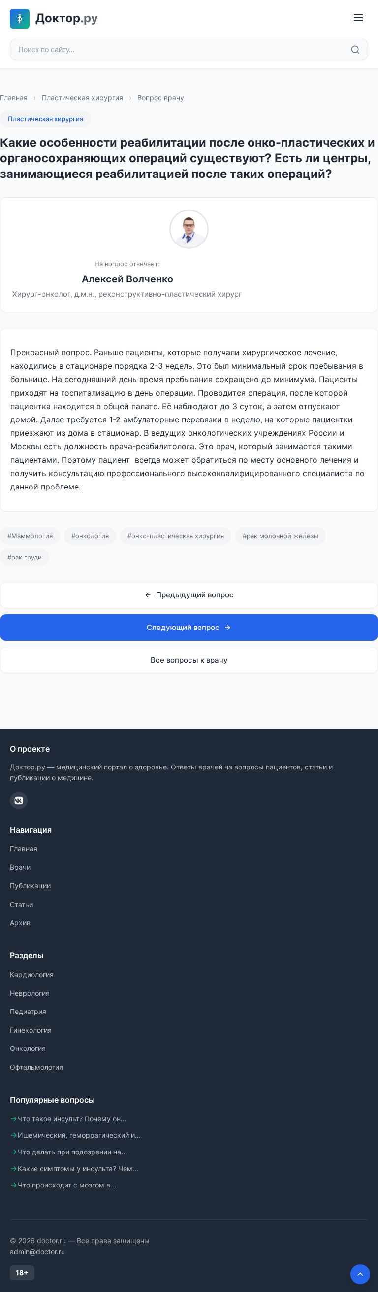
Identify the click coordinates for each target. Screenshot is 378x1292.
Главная (14, 97)
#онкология (90, 536)
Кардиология (32, 974)
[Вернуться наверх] (360, 1274)
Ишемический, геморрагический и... (79, 1135)
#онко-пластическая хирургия (175, 536)
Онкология (28, 1048)
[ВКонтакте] (19, 800)
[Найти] (355, 50)
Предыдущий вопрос (195, 594)
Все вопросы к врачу (189, 659)
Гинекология (31, 1030)
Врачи (20, 867)
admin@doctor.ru (37, 1251)
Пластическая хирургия (82, 97)
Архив (20, 922)
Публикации (30, 885)
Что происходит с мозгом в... (67, 1185)
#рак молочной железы (280, 536)
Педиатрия (28, 1011)
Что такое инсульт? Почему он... (72, 1119)
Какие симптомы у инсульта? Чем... (78, 1168)
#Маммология (30, 536)
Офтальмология (36, 1067)
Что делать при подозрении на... (72, 1152)
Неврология (30, 993)
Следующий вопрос (183, 627)
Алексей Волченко (127, 279)
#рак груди (24, 557)
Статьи (21, 904)
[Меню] (358, 18)
